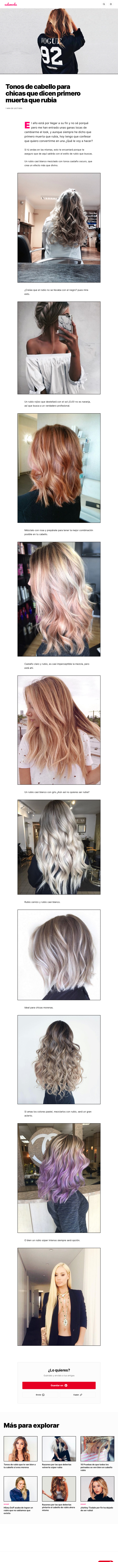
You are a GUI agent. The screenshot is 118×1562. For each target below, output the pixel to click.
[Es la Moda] (11, 4)
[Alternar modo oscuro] (110, 4)
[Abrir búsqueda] (103, 4)
